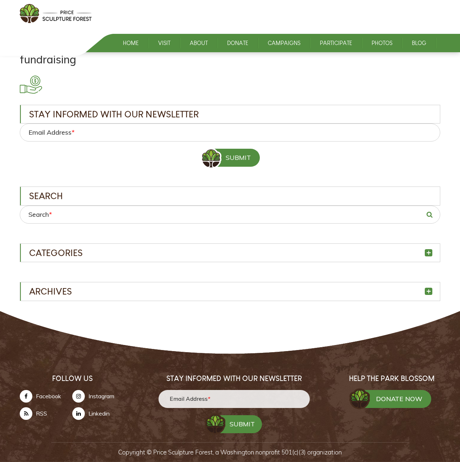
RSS (41, 413)
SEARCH (429, 214)
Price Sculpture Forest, (184, 452)
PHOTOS (382, 43)
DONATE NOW (399, 399)
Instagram (101, 396)
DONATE (237, 43)
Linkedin (99, 413)
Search (40, 214)
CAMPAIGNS (284, 43)
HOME (131, 43)
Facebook (48, 396)
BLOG (419, 43)
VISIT (164, 43)
